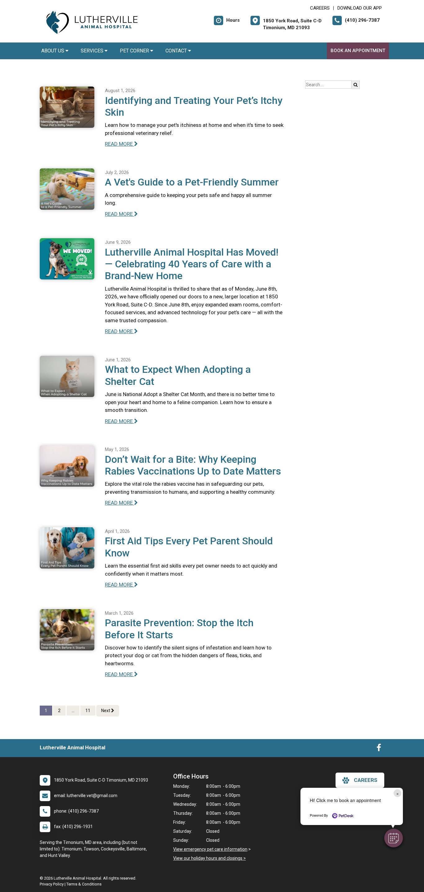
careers (365, 780)
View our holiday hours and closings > (209, 858)
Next (106, 710)
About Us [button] (53, 51)
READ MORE (119, 144)
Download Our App (359, 8)
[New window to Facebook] (378, 749)
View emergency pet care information (210, 849)
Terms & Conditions (83, 884)
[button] (393, 838)
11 (87, 710)
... (73, 710)
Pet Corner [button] (135, 51)
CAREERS (320, 8)
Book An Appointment (358, 50)
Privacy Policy (52, 884)
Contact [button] (176, 51)
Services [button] (93, 51)
